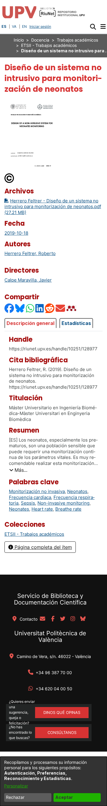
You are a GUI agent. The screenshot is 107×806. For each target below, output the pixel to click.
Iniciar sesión (40, 26)
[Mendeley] (72, 308)
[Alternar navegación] (103, 26)
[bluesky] (83, 619)
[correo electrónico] (42, 619)
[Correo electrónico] (61, 308)
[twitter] (63, 619)
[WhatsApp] (30, 308)
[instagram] (73, 619)
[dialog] (53, 781)
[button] (93, 26)
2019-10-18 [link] (16, 233)
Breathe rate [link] (68, 509)
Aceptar (64, 797)
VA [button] (14, 26)
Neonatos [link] (77, 491)
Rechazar (15, 797)
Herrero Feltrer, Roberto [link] (30, 253)
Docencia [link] (40, 39)
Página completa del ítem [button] (42, 547)
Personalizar (16, 785)
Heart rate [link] (42, 509)
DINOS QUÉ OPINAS (61, 712)
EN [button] (24, 26)
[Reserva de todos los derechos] (9, 178)
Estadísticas (76, 323)
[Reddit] (50, 308)
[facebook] (53, 619)
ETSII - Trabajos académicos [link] (49, 45)
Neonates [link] (19, 509)
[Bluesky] (20, 308)
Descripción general (30, 323)
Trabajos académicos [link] (77, 39)
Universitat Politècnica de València (50, 636)
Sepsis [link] (28, 503)
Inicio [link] (19, 39)
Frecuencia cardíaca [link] (30, 497)
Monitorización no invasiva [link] (37, 491)
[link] (34, 534)
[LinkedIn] (39, 308)
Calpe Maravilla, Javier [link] (28, 280)
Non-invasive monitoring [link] (63, 503)
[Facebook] (9, 308)
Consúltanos (62, 732)
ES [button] (3, 26)
